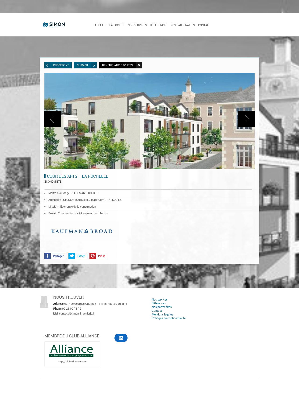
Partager (58, 256)
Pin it (101, 256)
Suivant (82, 65)
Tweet (81, 256)
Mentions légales (162, 314)
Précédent (61, 65)
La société (117, 25)
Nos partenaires (183, 25)
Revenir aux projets (117, 65)
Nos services (137, 25)
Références (158, 25)
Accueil (100, 25)
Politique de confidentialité (168, 318)
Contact (204, 25)
